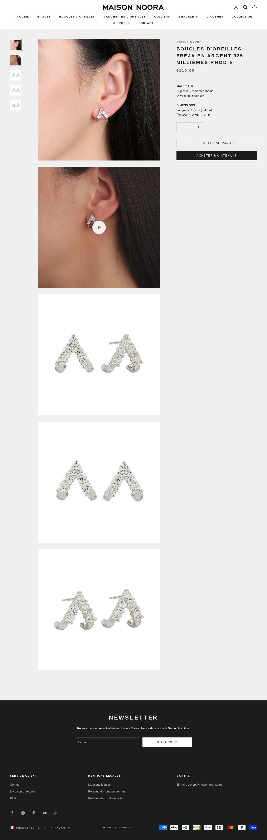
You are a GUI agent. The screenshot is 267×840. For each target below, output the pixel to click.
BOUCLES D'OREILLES (77, 16)
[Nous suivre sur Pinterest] (34, 813)
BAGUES (44, 16)
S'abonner (167, 742)
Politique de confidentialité (105, 798)
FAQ (13, 798)
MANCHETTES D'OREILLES (124, 16)
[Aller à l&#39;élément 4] (16, 90)
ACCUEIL (22, 16)
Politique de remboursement (107, 791)
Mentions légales (99, 784)
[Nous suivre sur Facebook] (12, 813)
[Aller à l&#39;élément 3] (16, 75)
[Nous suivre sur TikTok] (55, 813)
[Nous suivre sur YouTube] (45, 813)
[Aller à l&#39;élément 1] (16, 45)
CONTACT (146, 23)
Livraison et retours (22, 791)
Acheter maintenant (216, 155)
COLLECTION (242, 16)
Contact (15, 784)
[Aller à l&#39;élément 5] (16, 105)
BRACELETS (188, 16)
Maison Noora (189, 41)
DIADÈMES (215, 16)
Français (58, 827)
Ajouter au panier (217, 143)
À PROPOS (121, 23)
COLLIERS (162, 16)
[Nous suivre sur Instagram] (23, 813)
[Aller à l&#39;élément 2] (16, 60)
